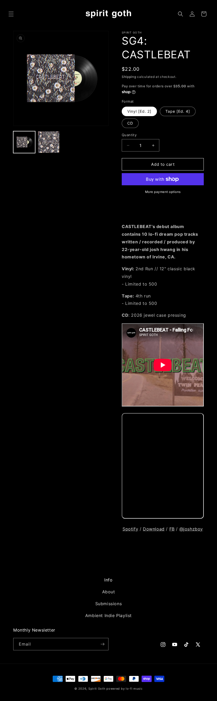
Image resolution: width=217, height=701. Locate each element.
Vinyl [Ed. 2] (139, 111)
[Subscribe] (102, 644)
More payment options (163, 192)
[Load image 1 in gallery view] (24, 142)
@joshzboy (191, 529)
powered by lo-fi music (124, 688)
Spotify (130, 529)
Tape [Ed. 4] (177, 111)
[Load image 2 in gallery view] (49, 142)
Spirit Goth (97, 688)
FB (172, 529)
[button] (11, 14)
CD (130, 123)
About (108, 591)
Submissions (108, 603)
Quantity (129, 135)
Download (154, 529)
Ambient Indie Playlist (108, 615)
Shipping (129, 77)
